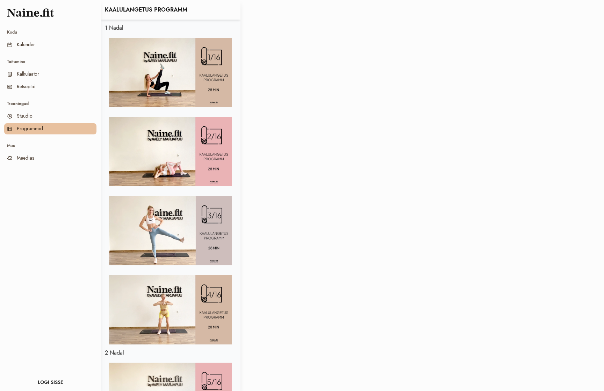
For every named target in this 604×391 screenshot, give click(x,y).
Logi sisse (50, 382)
